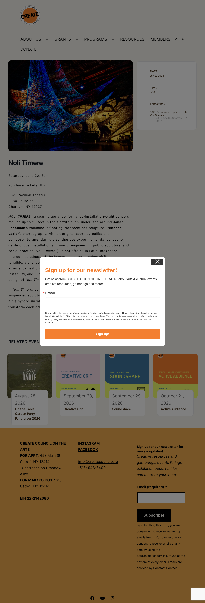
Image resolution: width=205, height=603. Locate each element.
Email (50, 293)
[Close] (157, 262)
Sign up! (102, 334)
